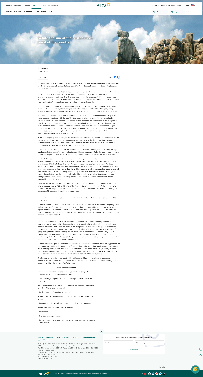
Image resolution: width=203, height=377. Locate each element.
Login (176, 12)
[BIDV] (43, 374)
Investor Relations (168, 5)
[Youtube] (156, 373)
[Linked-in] (153, 373)
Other (50, 32)
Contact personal (88, 337)
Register (160, 12)
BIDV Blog (41, 32)
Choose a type (141, 343)
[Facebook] (149, 373)
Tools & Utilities (40, 12)
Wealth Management (51, 5)
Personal (35, 5)
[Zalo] (160, 373)
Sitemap (76, 337)
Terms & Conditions (45, 337)
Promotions (27, 12)
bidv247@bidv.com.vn (49, 356)
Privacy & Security (63, 337)
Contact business (44, 340)
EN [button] (195, 5)
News (179, 5)
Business (26, 5)
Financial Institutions (13, 5)
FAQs (50, 12)
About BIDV (154, 5)
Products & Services (13, 12)
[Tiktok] (164, 373)
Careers (186, 5)
